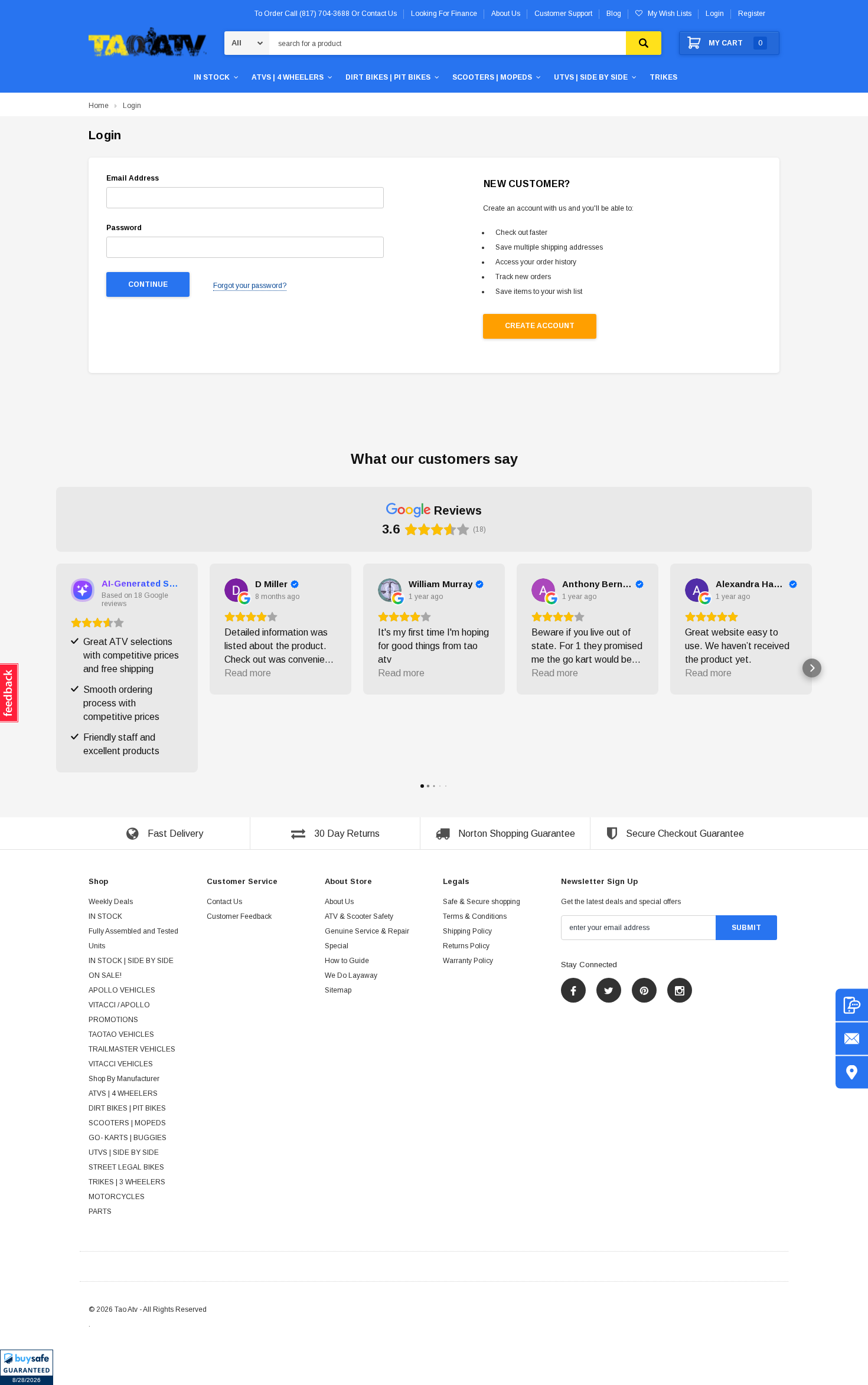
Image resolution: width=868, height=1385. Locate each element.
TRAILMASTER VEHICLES (132, 1050)
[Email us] (852, 1039)
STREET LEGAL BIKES (126, 1168)
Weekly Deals (111, 902)
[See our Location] (852, 1072)
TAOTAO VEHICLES (121, 1035)
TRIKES (663, 77)
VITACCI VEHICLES (121, 1064)
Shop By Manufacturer (124, 1079)
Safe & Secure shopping (481, 902)
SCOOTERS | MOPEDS (492, 77)
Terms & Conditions (475, 917)
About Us (339, 902)
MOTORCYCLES (117, 1197)
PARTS (100, 1212)
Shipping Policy (467, 932)
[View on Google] (236, 590)
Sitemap (338, 991)
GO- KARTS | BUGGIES (128, 1138)
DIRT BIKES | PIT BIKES (387, 77)
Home (99, 105)
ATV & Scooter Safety (359, 917)
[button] (26, 1367)
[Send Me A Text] (852, 1005)
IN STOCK (212, 77)
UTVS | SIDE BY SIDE (591, 77)
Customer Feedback (239, 917)
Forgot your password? (249, 285)
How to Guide (347, 961)
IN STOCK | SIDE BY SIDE (131, 961)
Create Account (540, 326)
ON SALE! (105, 976)
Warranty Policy (468, 961)
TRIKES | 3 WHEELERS (127, 1182)
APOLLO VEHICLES (122, 991)
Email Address (132, 178)
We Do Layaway (351, 976)
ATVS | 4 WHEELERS (288, 77)
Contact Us (224, 902)
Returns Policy (466, 946)
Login (715, 13)
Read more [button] (247, 673)
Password (124, 228)
